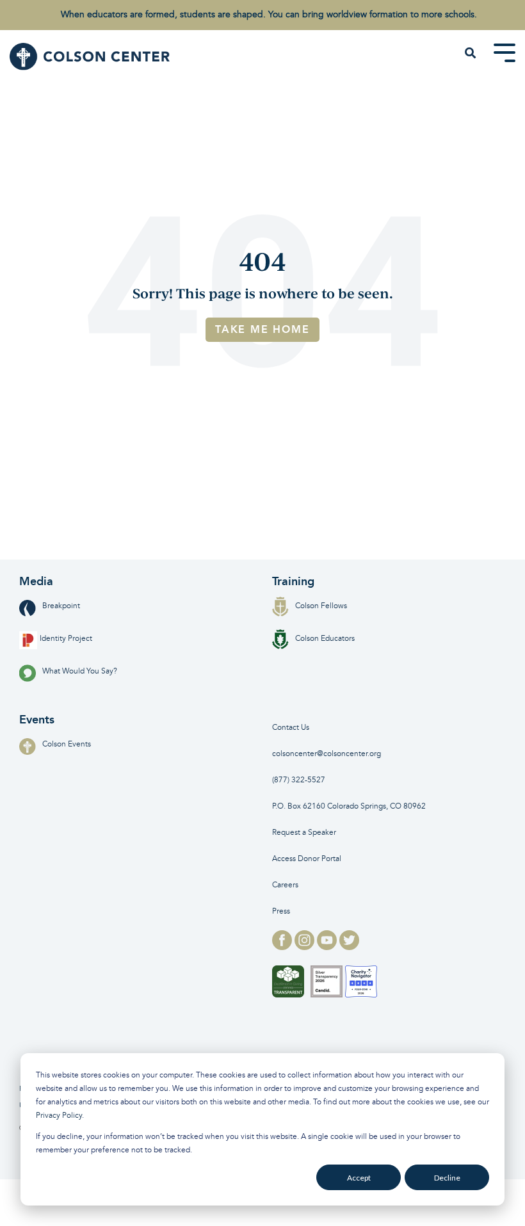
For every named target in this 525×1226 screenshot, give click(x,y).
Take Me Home (262, 329)
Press (281, 911)
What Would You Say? (79, 671)
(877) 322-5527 (298, 780)
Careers (285, 885)
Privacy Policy (59, 1115)
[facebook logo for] (283, 946)
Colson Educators (325, 638)
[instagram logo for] (306, 946)
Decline (447, 1177)
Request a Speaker (304, 832)
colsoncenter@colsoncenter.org (326, 754)
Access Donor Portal (306, 859)
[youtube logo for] (328, 946)
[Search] (471, 54)
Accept (359, 1177)
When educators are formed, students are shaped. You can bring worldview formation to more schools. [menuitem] (269, 14)
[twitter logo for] (349, 946)
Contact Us (290, 727)
